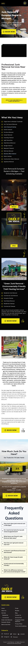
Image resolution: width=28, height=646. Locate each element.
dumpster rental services (8, 80)
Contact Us (18, 615)
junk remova (17, 78)
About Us (3, 610)
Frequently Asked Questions (19, 620)
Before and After (5, 624)
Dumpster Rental (5, 622)
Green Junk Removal (6, 620)
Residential (5, 615)
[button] (25, 3)
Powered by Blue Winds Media (14, 643)
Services (3, 613)
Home (3, 608)
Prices (16, 608)
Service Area (18, 617)
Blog (16, 613)
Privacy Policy (18, 624)
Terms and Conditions (20, 626)
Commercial (5, 617)
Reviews (17, 610)
